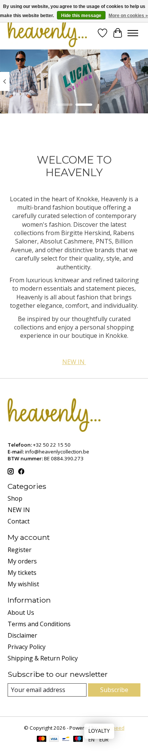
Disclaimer (22, 635)
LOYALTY (99, 731)
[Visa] (54, 739)
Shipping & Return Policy (43, 658)
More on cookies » (128, 15)
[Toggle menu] (132, 33)
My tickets (22, 572)
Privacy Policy (27, 647)
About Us (21, 612)
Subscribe (114, 690)
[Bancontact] (66, 739)
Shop (15, 498)
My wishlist (23, 584)
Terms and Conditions (39, 624)
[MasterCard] (42, 739)
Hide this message (81, 15)
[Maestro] (78, 739)
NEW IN (74, 362)
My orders (22, 561)
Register (19, 550)
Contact (19, 521)
